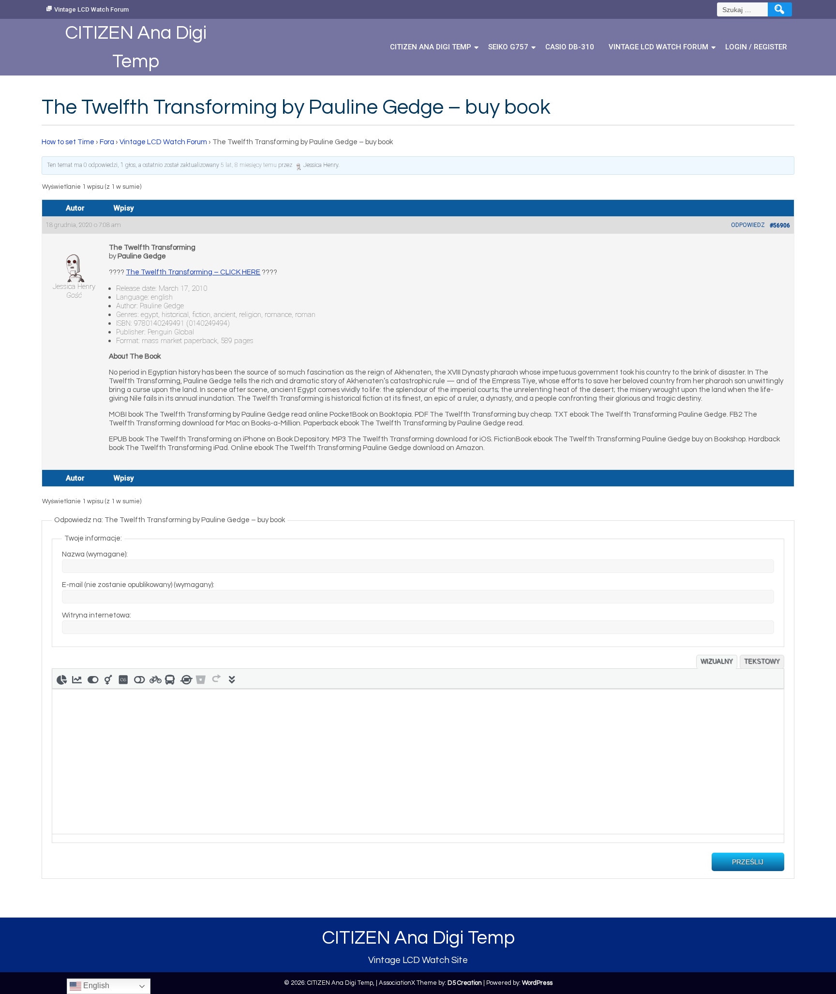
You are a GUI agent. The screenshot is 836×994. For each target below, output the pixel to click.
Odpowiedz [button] (748, 225)
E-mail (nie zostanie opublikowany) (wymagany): (138, 584)
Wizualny (717, 661)
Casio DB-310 (569, 47)
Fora (107, 142)
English (95, 985)
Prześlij (747, 862)
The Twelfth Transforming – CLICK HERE (193, 272)
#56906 (780, 225)
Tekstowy (762, 661)
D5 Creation (465, 982)
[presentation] (61, 678)
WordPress (537, 982)
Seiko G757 (508, 47)
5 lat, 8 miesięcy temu (249, 165)
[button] (61, 678)
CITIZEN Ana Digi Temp (430, 47)
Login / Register (756, 47)
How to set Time (68, 142)
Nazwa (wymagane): (95, 554)
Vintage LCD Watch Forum (91, 9)
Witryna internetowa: (96, 615)
